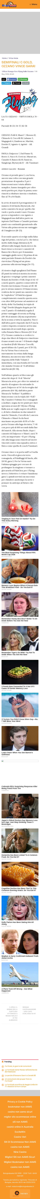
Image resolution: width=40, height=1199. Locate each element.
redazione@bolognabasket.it (23, 1186)
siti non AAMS (20, 1121)
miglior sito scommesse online (20, 1116)
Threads (17, 83)
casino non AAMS (20, 1147)
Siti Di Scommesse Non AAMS (20, 1142)
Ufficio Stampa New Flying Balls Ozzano (17, 71)
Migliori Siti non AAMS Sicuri (20, 1157)
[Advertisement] (20, 33)
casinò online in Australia (20, 1126)
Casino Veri (20, 1137)
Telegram (7, 83)
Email (27, 83)
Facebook (13, 79)
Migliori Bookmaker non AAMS (20, 1162)
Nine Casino (20, 1152)
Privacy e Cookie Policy (20, 1101)
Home (4, 58)
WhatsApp (23, 79)
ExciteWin (20, 1131)
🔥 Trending (7, 1062)
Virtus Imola (13, 58)
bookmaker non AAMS (20, 1106)
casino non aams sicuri (20, 1111)
